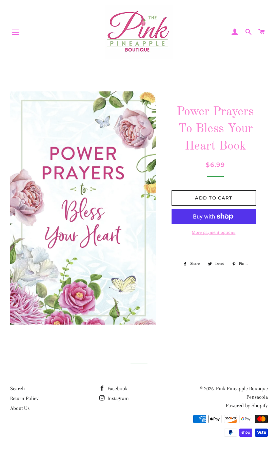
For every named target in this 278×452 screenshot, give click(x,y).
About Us (19, 408)
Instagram (117, 398)
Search (17, 388)
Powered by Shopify (247, 405)
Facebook (116, 388)
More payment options (213, 232)
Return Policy (24, 398)
